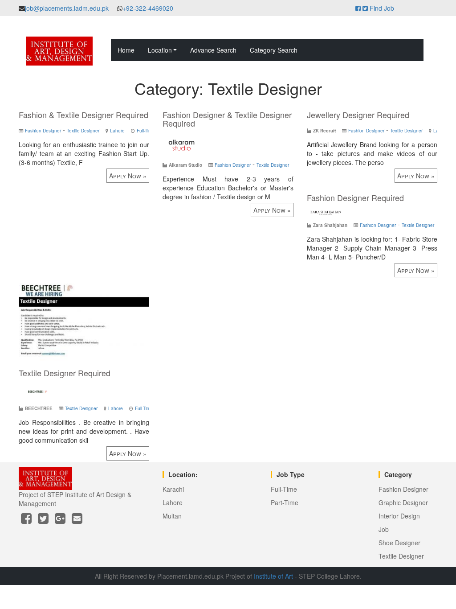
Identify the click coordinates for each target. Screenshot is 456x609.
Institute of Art (273, 576)
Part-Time (284, 502)
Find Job (382, 8)
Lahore (117, 131)
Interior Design (399, 515)
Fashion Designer (43, 131)
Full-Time (146, 131)
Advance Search (213, 49)
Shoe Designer (399, 542)
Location (160, 49)
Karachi (173, 489)
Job (384, 529)
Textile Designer (83, 131)
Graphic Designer (403, 502)
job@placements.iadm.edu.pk (67, 8)
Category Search (273, 49)
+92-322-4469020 (147, 8)
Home (126, 49)
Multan (172, 515)
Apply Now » (128, 175)
